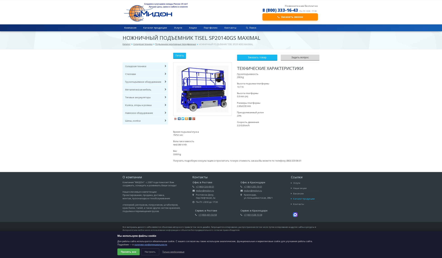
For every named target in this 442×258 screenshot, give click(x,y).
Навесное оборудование (139, 112)
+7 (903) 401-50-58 (208, 214)
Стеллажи (130, 74)
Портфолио (211, 27)
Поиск (252, 27)
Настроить (150, 252)
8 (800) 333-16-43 (280, 10)
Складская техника (142, 44)
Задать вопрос (300, 57)
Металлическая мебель (138, 89)
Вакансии (298, 193)
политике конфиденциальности (150, 244)
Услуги (178, 27)
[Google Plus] (194, 117)
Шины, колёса (133, 120)
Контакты (230, 27)
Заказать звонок (292, 17)
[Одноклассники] (186, 117)
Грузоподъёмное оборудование (143, 81)
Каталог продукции (155, 27)
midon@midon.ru (205, 190)
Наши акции (300, 188)
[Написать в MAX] (295, 214)
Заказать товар (257, 57)
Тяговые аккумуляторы (138, 97)
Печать (179, 55)
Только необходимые (173, 252)
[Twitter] (183, 117)
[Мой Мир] (190, 117)
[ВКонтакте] (179, 117)
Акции (193, 27)
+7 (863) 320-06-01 (205, 186)
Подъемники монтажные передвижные (175, 44)
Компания (130, 27)
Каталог (127, 44)
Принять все (128, 251)
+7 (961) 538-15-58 (253, 214)
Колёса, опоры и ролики (138, 105)
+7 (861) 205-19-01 (253, 186)
